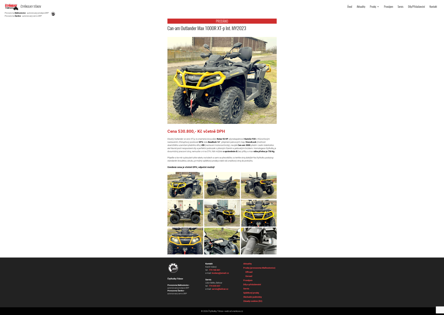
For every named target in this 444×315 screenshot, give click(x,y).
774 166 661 (214, 269)
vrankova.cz (237, 311)
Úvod (349, 7)
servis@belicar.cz (220, 289)
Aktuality (361, 7)
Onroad (248, 276)
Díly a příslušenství (252, 284)
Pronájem (388, 7)
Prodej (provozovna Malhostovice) (259, 267)
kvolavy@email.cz (220, 273)
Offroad (248, 272)
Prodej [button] (373, 7)
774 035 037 (214, 285)
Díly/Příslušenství (416, 7)
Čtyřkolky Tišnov (31, 6)
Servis (400, 7)
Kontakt (433, 7)
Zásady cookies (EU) (252, 301)
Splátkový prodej (251, 292)
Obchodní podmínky (252, 296)
